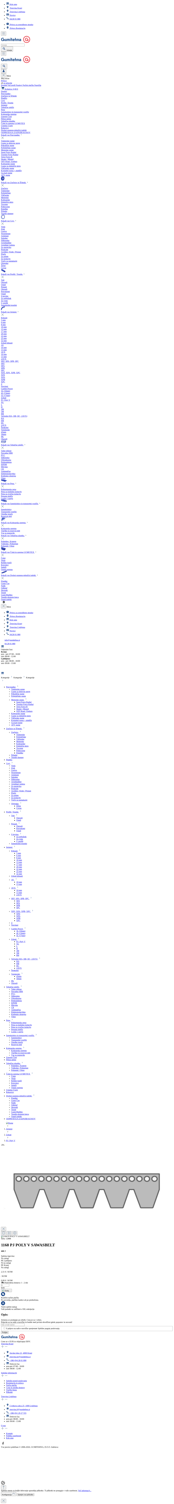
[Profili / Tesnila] (3, 309)
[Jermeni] (3, 442)
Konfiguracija (7, 1495)
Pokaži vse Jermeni (9, 312)
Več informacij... (84, 1491)
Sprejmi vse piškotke (25, 1495)
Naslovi (19, 85)
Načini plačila (28, 85)
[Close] (3, 1229)
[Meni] (3, 33)
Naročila (37, 85)
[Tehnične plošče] (4, 481)
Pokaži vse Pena (8, 483)
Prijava (4, 81)
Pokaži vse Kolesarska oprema (13, 523)
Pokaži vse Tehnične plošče (12, 445)
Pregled (4, 85)
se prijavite (7, 83)
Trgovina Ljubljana (8, 1396)
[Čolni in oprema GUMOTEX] (4, 573)
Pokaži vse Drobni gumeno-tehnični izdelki (18, 575)
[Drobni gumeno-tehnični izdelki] (3, 603)
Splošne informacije (9, 1373)
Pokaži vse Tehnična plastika (13, 536)
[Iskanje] (4, 66)
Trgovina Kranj (7, 1344)
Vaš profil (12, 85)
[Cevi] (3, 272)
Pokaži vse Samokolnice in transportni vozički (20, 504)
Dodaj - (7, 1291)
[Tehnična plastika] (3, 550)
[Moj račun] (3, 71)
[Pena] (4, 501)
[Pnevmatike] (2, 180)
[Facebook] (3, 1445)
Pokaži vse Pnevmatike (10, 135)
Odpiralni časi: (7, 649)
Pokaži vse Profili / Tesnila (12, 274)
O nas (3, 1426)
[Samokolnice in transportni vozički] (4, 520)
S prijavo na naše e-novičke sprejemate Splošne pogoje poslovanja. (33, 1328)
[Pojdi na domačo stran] (16, 42)
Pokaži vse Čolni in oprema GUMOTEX (18, 552)
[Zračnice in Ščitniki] (3, 218)
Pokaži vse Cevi (8, 221)
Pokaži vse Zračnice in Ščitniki (13, 182)
